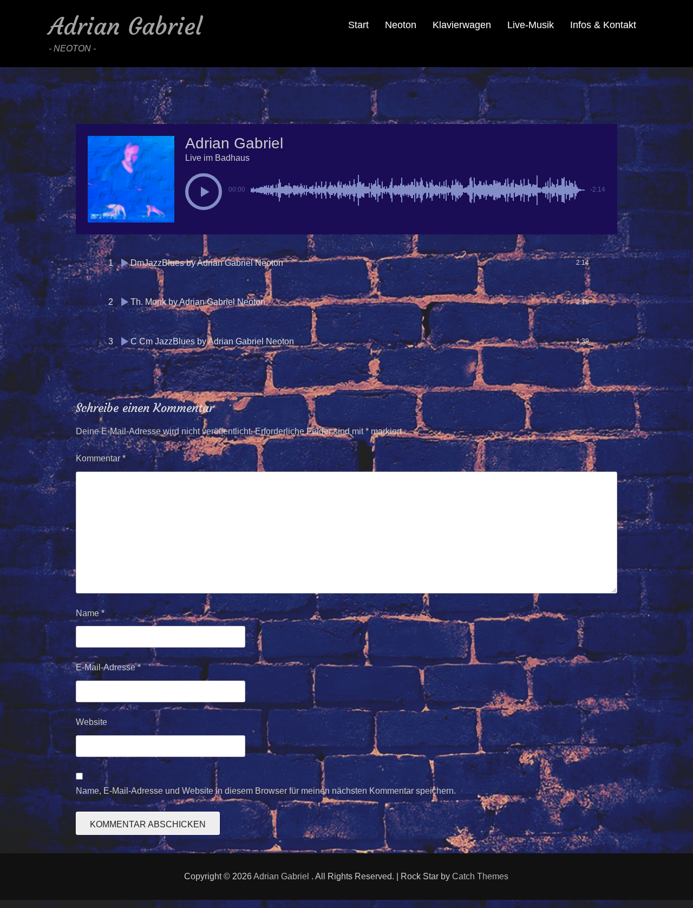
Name (90, 613)
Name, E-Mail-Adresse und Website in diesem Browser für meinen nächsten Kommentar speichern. (266, 790)
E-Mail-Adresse (108, 667)
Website (91, 722)
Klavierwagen (462, 24)
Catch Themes (480, 876)
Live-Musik (530, 24)
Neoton (400, 24)
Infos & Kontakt (603, 24)
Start (358, 24)
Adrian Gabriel (125, 26)
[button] (203, 191)
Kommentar (101, 458)
